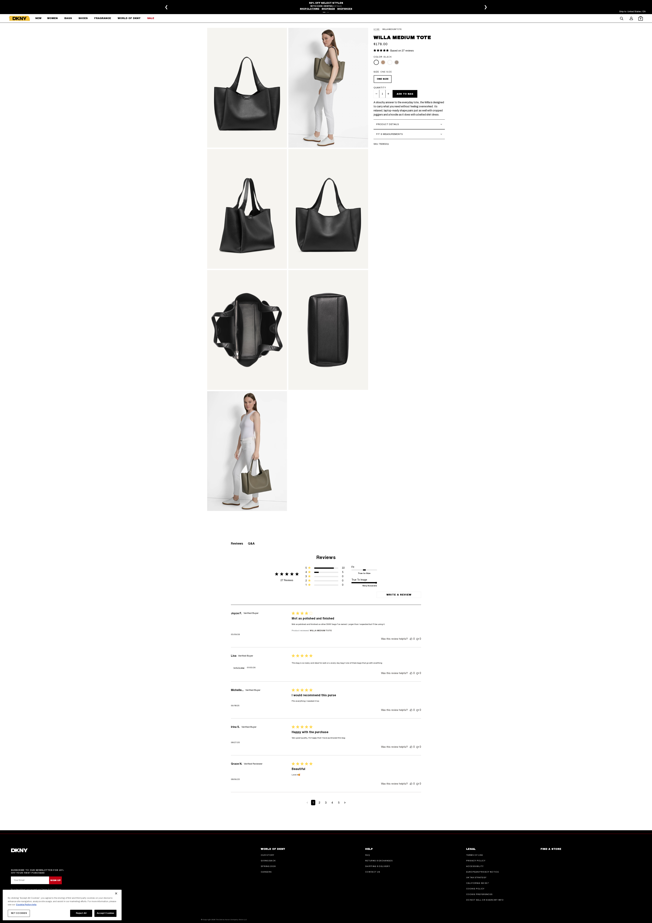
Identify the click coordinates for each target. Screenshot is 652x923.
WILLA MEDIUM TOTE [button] (321, 630)
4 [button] (332, 802)
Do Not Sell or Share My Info (485, 900)
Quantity (380, 87)
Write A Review (398, 594)
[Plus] (388, 93)
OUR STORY (267, 855)
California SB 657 (477, 883)
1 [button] (313, 802)
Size (376, 72)
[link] (325, 585)
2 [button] (319, 802)
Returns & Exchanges (379, 861)
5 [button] (339, 802)
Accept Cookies (105, 913)
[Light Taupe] (390, 62)
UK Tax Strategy (476, 877)
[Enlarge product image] (247, 88)
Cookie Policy (475, 889)
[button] (640, 19)
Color (378, 57)
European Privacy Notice (482, 872)
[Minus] (376, 93)
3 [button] (326, 802)
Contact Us (372, 872)
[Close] (116, 893)
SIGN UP (55, 880)
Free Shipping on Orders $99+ (327, 5)
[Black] (376, 62)
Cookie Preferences (479, 894)
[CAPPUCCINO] (383, 62)
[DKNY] (19, 18)
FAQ (367, 855)
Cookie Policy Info (26, 904)
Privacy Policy (475, 861)
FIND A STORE (551, 849)
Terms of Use (474, 855)
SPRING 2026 (268, 866)
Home (376, 29)
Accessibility (475, 866)
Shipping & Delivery (377, 866)
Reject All (81, 913)
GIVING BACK (268, 861)
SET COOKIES (19, 913)
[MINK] (397, 62)
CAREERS (266, 872)
